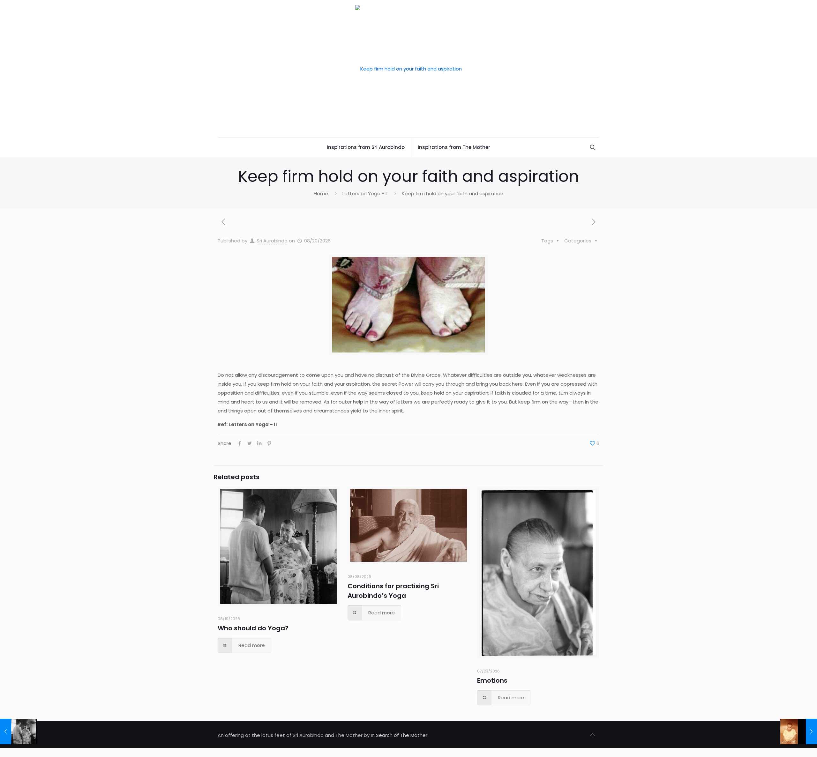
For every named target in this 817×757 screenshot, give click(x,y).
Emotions (492, 680)
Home (321, 193)
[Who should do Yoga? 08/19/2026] (18, 731)
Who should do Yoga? (253, 628)
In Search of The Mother (399, 735)
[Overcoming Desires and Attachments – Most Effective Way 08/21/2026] (798, 731)
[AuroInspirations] (408, 68)
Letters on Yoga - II (364, 193)
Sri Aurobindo (272, 240)
